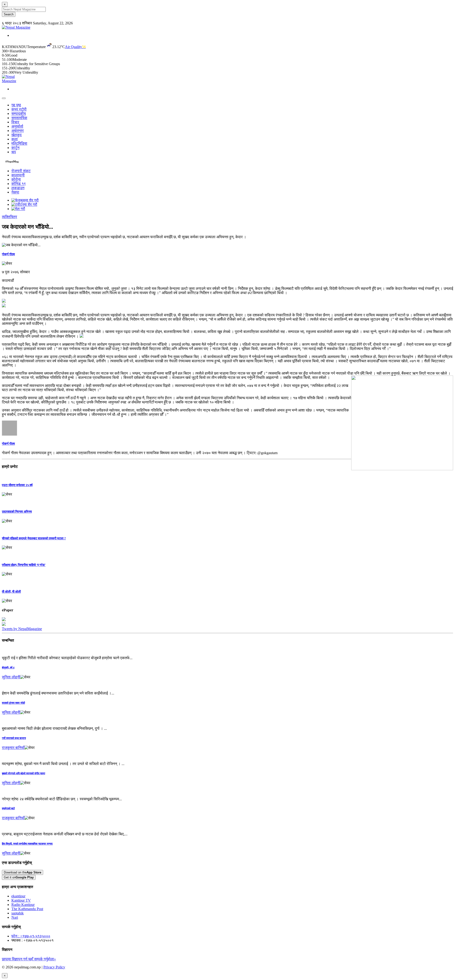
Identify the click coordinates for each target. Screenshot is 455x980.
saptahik (17, 913)
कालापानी (18, 175)
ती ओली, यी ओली (11, 591)
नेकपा (15, 192)
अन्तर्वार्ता (17, 126)
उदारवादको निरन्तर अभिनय (17, 511)
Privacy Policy (54, 967)
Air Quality (75, 47)
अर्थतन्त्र (17, 131)
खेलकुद (16, 135)
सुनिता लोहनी (11, 677)
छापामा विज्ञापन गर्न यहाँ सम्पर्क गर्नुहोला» (29, 959)
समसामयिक (19, 118)
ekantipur (18, 896)
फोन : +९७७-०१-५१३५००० (30, 936)
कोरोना (16, 179)
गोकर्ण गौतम (8, 254)
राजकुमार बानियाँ (13, 748)
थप (13, 152)
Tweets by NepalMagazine (22, 629)
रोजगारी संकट (21, 171)
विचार (15, 122)
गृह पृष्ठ (16, 105)
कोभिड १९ (18, 184)
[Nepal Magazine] (16, 27)
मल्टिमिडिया (19, 143)
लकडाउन (17, 188)
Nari (14, 917)
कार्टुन (15, 148)
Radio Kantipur (23, 905)
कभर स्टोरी (19, 109)
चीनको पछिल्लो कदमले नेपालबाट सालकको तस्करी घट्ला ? (34, 538)
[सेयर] (7, 263)
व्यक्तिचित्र (9, 217)
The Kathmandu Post (27, 909)
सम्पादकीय (18, 114)
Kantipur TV (21, 900)
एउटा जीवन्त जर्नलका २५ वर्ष (17, 485)
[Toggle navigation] (4, 98)
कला (14, 139)
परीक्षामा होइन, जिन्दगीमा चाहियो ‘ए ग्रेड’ (24, 565)
